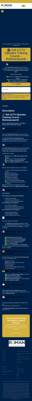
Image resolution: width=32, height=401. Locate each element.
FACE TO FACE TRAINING (13, 95)
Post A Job (4, 369)
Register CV (4, 366)
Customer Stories (20, 371)
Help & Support (20, 369)
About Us (4, 353)
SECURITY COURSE (24, 95)
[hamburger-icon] (23, 6)
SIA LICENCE (15, 97)
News (18, 377)
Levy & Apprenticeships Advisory (7, 371)
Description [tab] (5, 106)
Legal (18, 373)
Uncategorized (9, 44)
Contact (4, 360)
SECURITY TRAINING (7, 97)
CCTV (5, 95)
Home (4, 44)
